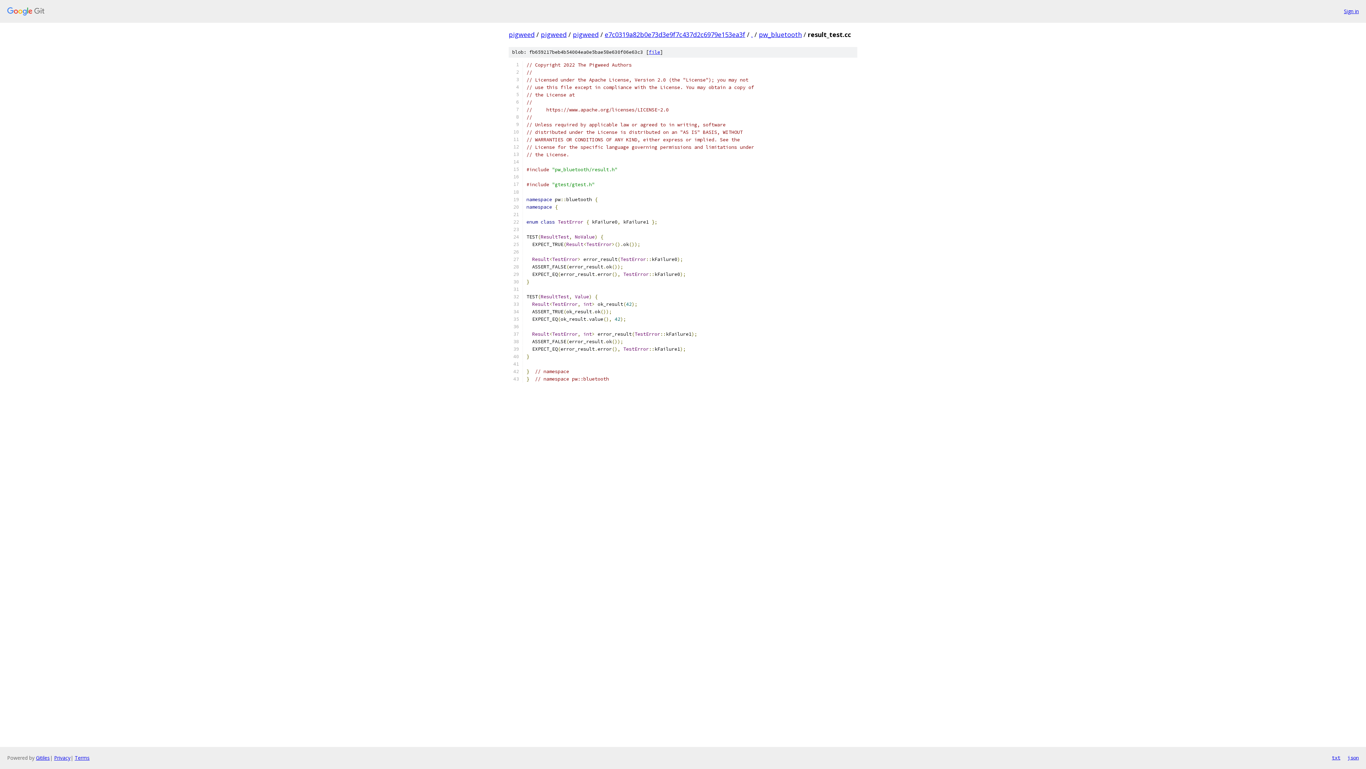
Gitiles (43, 757)
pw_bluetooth (780, 34)
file (654, 52)
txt (1336, 757)
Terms (82, 757)
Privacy (62, 757)
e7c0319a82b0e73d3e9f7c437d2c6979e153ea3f (675, 34)
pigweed (522, 34)
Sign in (1351, 11)
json (1353, 757)
